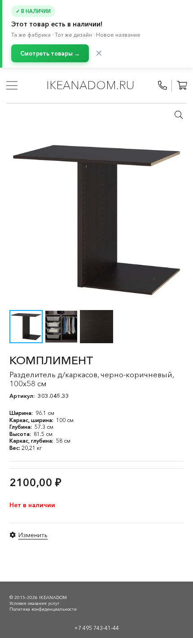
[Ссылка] (162, 85)
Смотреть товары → (50, 53)
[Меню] (11, 85)
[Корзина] (182, 85)
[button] (179, 114)
